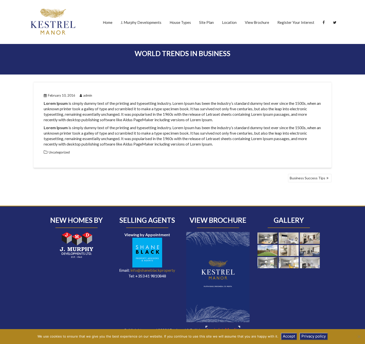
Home (107, 22)
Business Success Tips (307, 178)
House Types (180, 22)
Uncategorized (59, 152)
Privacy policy (313, 336)
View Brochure (257, 22)
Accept (289, 336)
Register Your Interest (295, 22)
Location (229, 22)
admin (87, 95)
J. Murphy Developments (141, 22)
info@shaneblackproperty (152, 270)
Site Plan (206, 22)
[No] (358, 336)
